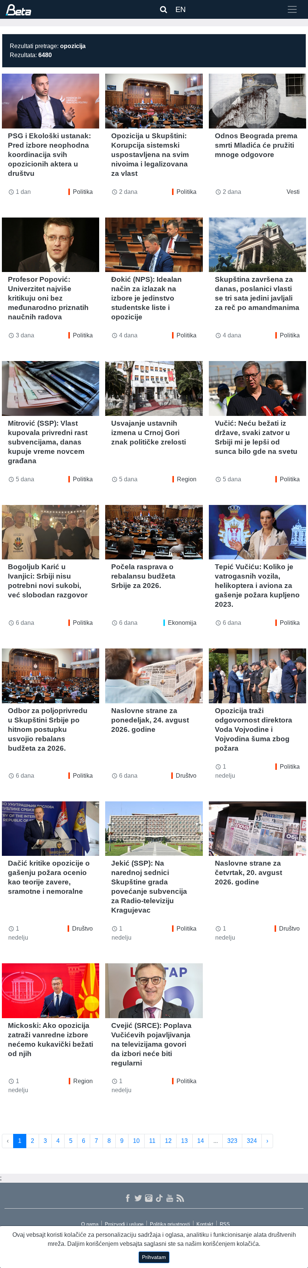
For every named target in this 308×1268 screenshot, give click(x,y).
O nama (89, 1224)
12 (168, 1141)
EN (180, 9)
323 (232, 1141)
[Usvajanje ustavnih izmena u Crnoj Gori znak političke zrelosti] (153, 388)
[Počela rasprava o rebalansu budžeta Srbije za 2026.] (153, 532)
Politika (83, 192)
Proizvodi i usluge (124, 1224)
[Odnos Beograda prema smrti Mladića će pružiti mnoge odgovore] (257, 101)
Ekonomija (182, 623)
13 (184, 1141)
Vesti (293, 192)
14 (200, 1141)
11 (152, 1141)
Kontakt (204, 1224)
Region (186, 479)
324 (252, 1141)
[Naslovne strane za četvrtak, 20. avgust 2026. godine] (257, 828)
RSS (225, 1224)
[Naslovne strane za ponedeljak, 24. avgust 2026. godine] (153, 675)
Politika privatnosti (170, 1224)
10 (136, 1141)
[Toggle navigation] (292, 9)
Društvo (186, 775)
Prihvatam (154, 1257)
